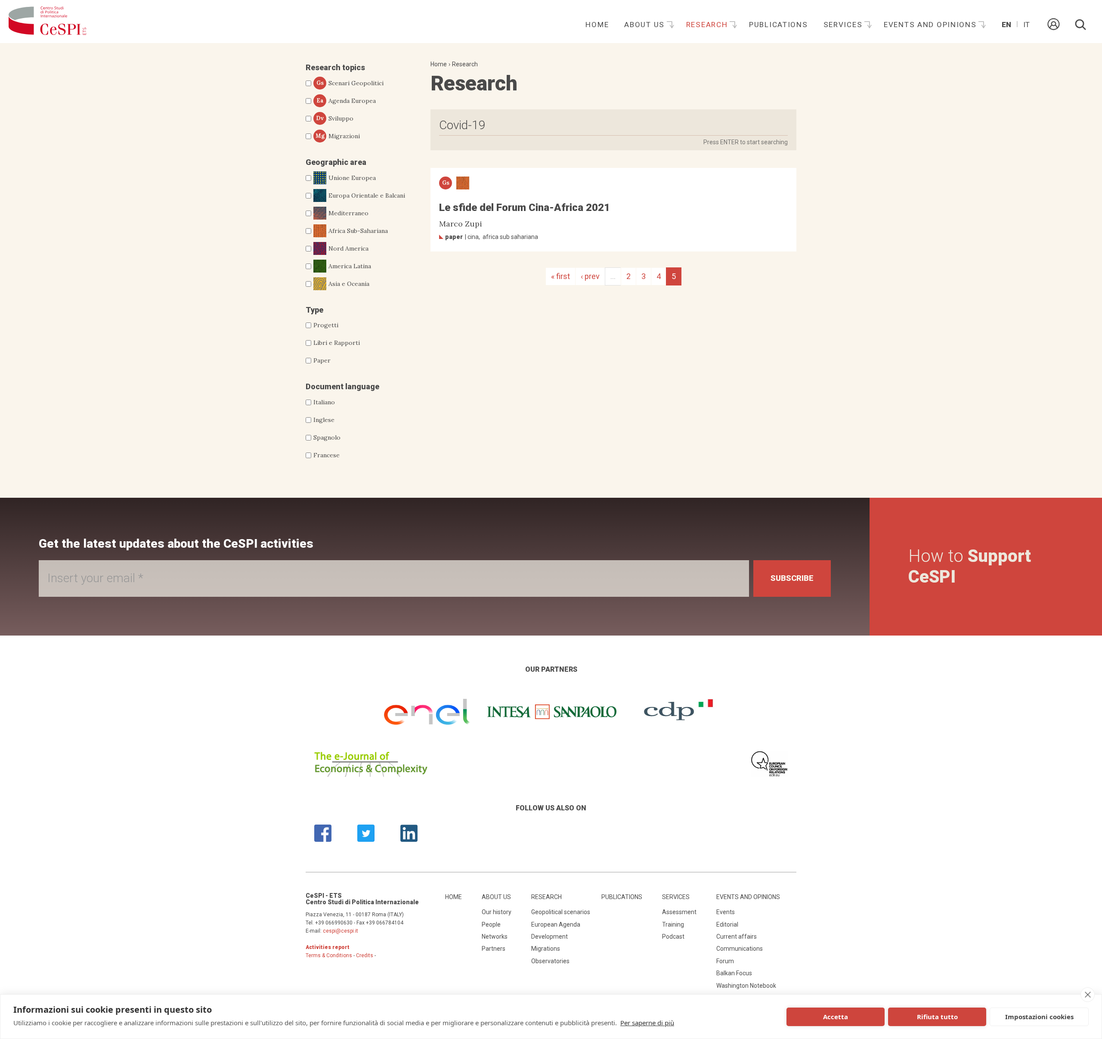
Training (673, 924)
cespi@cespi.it (340, 931)
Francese (326, 455)
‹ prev (590, 276)
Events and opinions (931, 24)
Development (549, 936)
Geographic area (336, 162)
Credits (364, 955)
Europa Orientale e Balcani (366, 195)
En (1006, 24)
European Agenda (555, 924)
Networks (495, 936)
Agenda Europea (346, 101)
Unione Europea (352, 178)
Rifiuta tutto (937, 1016)
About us (645, 24)
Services (844, 24)
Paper (322, 360)
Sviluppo (334, 118)
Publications (778, 24)
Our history (496, 912)
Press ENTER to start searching (745, 142)
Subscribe (792, 578)
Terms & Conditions (329, 955)
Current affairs (736, 936)
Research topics (335, 67)
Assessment (679, 912)
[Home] (47, 21)
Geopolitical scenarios (560, 912)
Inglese (323, 420)
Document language (342, 386)
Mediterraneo (348, 213)
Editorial (727, 924)
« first (560, 276)
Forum (725, 961)
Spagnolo (327, 437)
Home (597, 24)
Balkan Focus (734, 973)
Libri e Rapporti (336, 343)
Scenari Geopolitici (350, 83)
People (491, 924)
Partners (493, 948)
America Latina (349, 266)
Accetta (835, 1016)
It (1026, 24)
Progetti (325, 325)
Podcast (673, 936)
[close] (1087, 994)
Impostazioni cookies (1039, 1016)
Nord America (348, 248)
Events (725, 912)
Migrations (545, 948)
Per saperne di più (647, 1022)
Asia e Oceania (348, 284)
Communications (739, 948)
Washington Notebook (746, 985)
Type (314, 309)
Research (708, 24)
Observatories (550, 961)
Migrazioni (338, 136)
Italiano (324, 402)
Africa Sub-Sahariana (358, 231)
